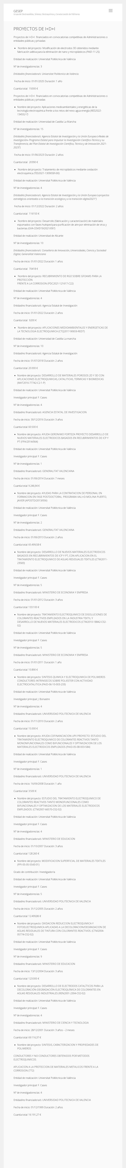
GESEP (18, 11)
